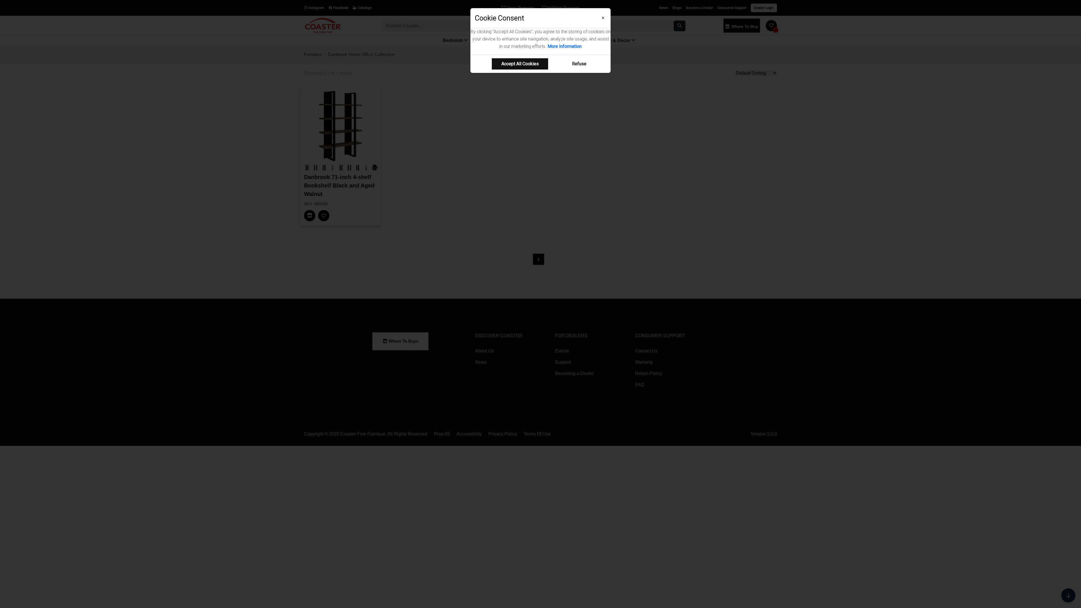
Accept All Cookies (520, 63)
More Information (565, 46)
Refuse (579, 63)
